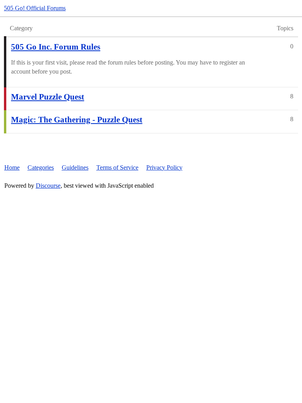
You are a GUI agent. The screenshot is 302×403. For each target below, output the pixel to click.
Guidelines (75, 167)
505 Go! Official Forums (35, 8)
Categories (41, 167)
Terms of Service (117, 167)
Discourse (48, 185)
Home (12, 167)
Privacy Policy (164, 167)
